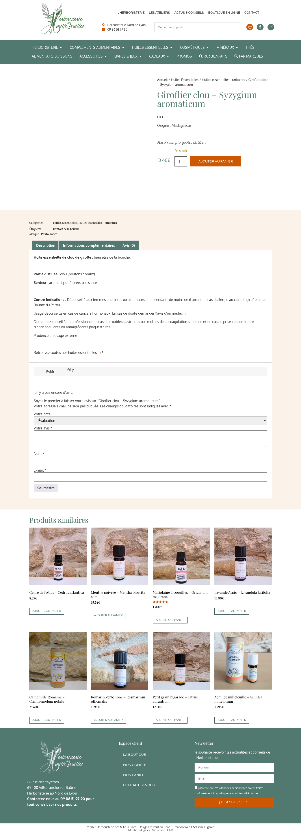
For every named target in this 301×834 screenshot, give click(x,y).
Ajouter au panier (215, 161)
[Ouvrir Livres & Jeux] (140, 56)
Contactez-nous (139, 785)
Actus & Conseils (189, 12)
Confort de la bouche (66, 229)
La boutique (134, 754)
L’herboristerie (131, 12)
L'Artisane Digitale (202, 827)
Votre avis (43, 428)
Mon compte (134, 765)
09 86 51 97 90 (72, 798)
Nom (39, 453)
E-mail (40, 470)
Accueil (162, 80)
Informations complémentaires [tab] (89, 245)
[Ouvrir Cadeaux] (168, 56)
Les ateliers (159, 12)
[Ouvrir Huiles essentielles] (171, 47)
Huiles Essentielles (185, 80)
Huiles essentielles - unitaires (223, 80)
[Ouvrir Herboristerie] (61, 47)
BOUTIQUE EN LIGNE (224, 12)
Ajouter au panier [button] (46, 611)
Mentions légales (139, 830)
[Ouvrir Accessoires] (105, 56)
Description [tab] (45, 245)
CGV (170, 830)
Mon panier (134, 775)
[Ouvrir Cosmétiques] (207, 47)
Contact (251, 12)
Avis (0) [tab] (129, 245)
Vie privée (158, 830)
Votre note (42, 414)
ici (99, 352)
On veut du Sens (159, 827)
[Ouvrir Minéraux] (237, 47)
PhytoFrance (49, 234)
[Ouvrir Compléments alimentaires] (123, 47)
